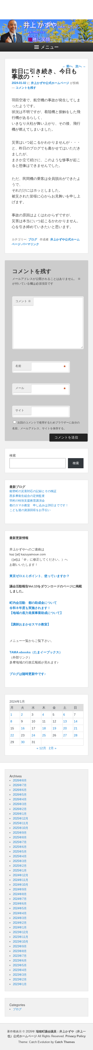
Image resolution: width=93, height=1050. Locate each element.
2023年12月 (20, 932)
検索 (12, 455)
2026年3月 (20, 804)
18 (44, 728)
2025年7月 (20, 842)
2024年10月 (20, 884)
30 (23, 742)
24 (33, 735)
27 (65, 735)
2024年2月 (20, 922)
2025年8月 (20, 837)
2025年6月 (20, 847)
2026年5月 (20, 794)
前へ (67, 66)
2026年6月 (20, 790)
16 (23, 728)
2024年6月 (20, 903)
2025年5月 (20, 851)
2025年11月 (20, 823)
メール (19, 388)
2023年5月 (20, 965)
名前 (18, 366)
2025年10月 (20, 828)
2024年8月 (20, 894)
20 (65, 728)
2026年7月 (20, 785)
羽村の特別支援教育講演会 (27, 500)
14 (75, 721)
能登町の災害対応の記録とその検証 (32, 491)
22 (12, 735)
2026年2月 (20, 809)
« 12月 (41, 748)
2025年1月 (20, 870)
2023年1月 (20, 984)
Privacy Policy (75, 1036)
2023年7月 (20, 955)
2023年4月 (20, 970)
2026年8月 (20, 780)
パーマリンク (30, 244)
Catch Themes (65, 1042)
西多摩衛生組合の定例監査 (27, 496)
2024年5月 (20, 908)
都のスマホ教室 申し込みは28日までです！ (38, 505)
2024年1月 (20, 927)
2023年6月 (20, 960)
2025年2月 (20, 865)
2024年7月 (20, 899)
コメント (23, 301)
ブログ (32, 239)
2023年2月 (20, 979)
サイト (19, 410)
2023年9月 (20, 946)
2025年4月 (20, 856)
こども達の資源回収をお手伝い (30, 510)
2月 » (52, 748)
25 (44, 735)
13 (65, 721)
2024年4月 (20, 913)
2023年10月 (20, 941)
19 (54, 728)
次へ (80, 66)
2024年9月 (20, 889)
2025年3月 (20, 861)
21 (75, 728)
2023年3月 (20, 974)
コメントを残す (26, 87)
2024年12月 (20, 875)
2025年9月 (20, 832)
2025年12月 (20, 818)
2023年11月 (20, 937)
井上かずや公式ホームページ (50, 83)
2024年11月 (20, 880)
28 (75, 735)
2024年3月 (20, 918)
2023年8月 (20, 951)
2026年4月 (20, 799)
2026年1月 (20, 813)
